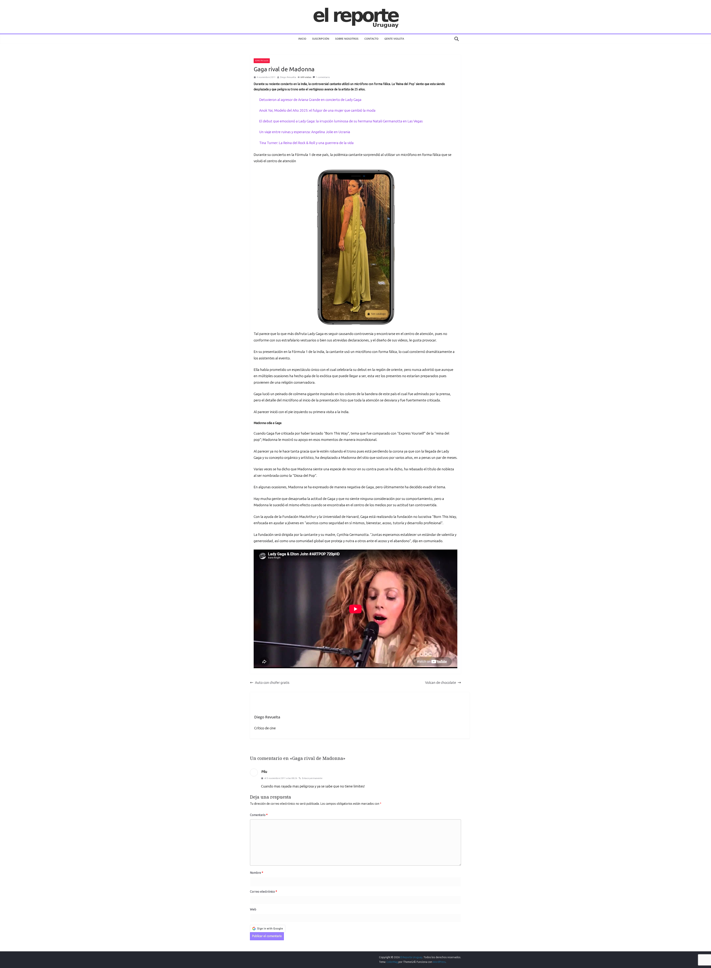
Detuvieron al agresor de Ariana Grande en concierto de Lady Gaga (310, 100)
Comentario (259, 815)
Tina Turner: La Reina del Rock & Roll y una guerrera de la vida (306, 143)
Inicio (302, 38)
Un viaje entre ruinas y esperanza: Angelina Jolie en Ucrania (304, 132)
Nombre (256, 872)
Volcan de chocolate (440, 682)
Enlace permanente (312, 778)
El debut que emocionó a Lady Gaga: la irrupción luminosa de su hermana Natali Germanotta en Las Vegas (341, 121)
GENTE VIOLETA (394, 38)
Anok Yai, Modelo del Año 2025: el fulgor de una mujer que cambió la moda (317, 110)
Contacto (371, 38)
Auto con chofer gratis (272, 682)
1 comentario (323, 77)
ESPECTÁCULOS (261, 61)
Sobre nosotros (346, 38)
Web (253, 909)
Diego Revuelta (288, 77)
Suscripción (320, 38)
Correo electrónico (263, 891)
